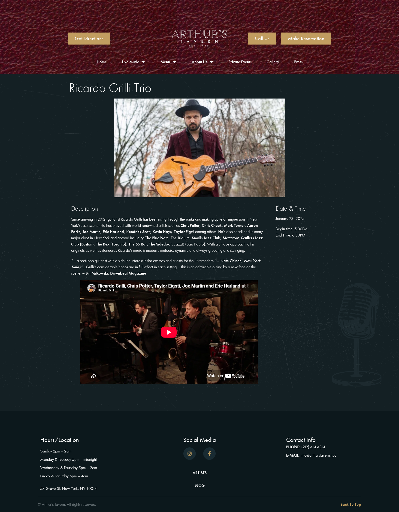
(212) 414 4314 (313, 446)
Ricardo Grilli (132, 219)
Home (102, 61)
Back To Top (351, 504)
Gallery (272, 61)
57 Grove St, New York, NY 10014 (68, 488)
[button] (281, 504)
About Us (199, 61)
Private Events (240, 61)
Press (298, 61)
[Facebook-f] (209, 453)
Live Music (130, 61)
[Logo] (199, 38)
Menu (165, 61)
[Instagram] (189, 453)
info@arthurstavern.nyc (318, 455)
